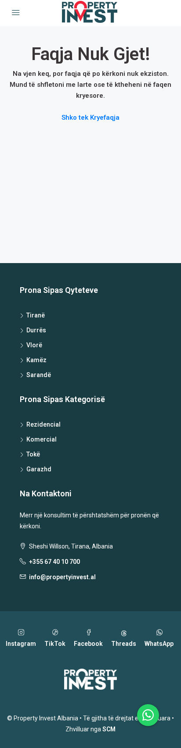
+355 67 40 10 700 (54, 561)
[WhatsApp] (148, 715)
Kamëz (36, 359)
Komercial (41, 439)
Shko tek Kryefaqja (90, 117)
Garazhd (38, 469)
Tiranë (35, 315)
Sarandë (38, 374)
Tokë (33, 454)
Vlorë (34, 345)
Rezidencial (43, 424)
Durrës (36, 330)
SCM (109, 729)
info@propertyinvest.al (62, 577)
